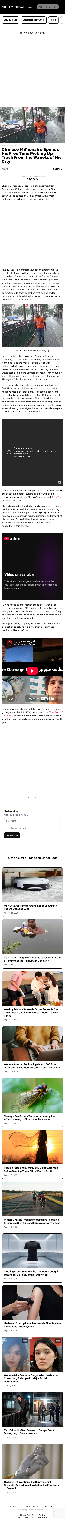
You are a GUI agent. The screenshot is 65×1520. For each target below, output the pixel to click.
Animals (10, 20)
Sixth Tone (57, 497)
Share (58, 169)
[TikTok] (55, 7)
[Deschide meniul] (30, 6)
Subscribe (12, 835)
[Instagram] (45, 7)
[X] (50, 7)
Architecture (33, 20)
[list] (32, 20)
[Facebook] (40, 7)
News (5, 168)
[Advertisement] (32, 72)
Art (53, 20)
